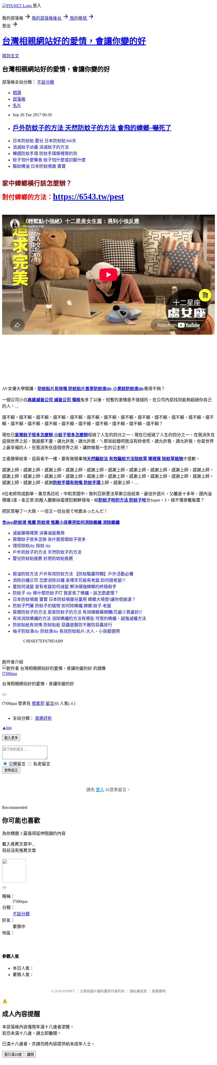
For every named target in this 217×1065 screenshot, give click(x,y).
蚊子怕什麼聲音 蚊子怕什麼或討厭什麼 (49, 160)
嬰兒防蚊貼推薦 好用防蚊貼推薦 (43, 558)
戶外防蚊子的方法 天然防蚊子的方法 (47, 552)
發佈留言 (11, 770)
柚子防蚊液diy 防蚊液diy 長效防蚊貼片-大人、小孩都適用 (66, 631)
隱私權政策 (138, 991)
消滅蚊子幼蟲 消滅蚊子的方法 (41, 147)
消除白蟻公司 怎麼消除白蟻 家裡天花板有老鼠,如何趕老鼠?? (69, 580)
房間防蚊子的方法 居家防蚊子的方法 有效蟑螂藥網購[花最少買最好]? (77, 612)
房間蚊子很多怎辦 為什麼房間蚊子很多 (49, 539)
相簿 (17, 92)
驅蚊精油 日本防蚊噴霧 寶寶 (39, 166)
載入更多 (11, 738)
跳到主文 (10, 56)
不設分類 (45, 82)
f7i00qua (9, 673)
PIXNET (69, 991)
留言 (50, 703)
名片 (17, 105)
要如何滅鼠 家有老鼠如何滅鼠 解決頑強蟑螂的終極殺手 (64, 586)
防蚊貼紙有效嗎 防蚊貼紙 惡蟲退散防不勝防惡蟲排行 (62, 625)
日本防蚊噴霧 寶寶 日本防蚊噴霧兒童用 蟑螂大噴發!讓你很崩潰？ (74, 599)
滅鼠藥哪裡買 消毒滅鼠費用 (39, 533)
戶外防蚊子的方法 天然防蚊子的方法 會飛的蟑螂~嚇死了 (92, 127)
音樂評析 (43, 718)
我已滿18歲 (13, 1055)
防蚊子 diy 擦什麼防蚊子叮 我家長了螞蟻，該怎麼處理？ (66, 593)
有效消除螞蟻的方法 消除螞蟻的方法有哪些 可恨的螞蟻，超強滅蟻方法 (79, 618)
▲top (7, 727)
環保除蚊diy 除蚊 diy (32, 546)
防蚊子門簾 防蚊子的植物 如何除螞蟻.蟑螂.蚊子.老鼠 (62, 605)
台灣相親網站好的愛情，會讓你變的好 (74, 41)
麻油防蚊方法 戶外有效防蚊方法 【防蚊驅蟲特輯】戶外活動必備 (73, 574)
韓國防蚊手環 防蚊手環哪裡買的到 (45, 153)
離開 (30, 1055)
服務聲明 (159, 991)
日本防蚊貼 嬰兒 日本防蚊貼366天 (44, 141)
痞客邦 (38, 703)
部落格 (19, 99)
